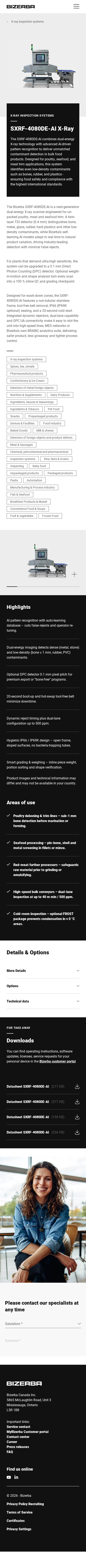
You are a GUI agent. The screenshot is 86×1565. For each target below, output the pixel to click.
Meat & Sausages (21, 445)
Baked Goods (19, 430)
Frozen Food (50, 516)
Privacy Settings (19, 1529)
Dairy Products (60, 395)
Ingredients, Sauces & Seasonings (32, 402)
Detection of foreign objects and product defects (41, 437)
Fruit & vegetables (21, 516)
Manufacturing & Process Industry (32, 487)
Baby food (39, 466)
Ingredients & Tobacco (24, 409)
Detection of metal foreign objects (32, 388)
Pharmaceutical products (26, 373)
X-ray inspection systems (27, 21)
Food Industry (52, 423)
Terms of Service (20, 1512)
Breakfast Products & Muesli (28, 502)
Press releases (18, 1446)
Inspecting (17, 466)
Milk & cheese (45, 430)
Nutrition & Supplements (26, 395)
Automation (34, 480)
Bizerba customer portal (57, 1061)
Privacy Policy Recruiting (25, 1504)
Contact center (18, 1436)
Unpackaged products (24, 473)
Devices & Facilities (22, 423)
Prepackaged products (43, 416)
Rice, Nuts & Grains (56, 459)
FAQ (10, 1451)
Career (12, 1441)
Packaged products (60, 473)
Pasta (14, 480)
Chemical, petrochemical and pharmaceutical (39, 452)
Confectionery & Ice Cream (27, 381)
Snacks (15, 416)
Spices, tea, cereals (22, 366)
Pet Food (53, 409)
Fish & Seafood (20, 494)
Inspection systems (22, 459)
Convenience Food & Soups (27, 509)
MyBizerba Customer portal (27, 1431)
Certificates (16, 1520)
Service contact (18, 1426)
